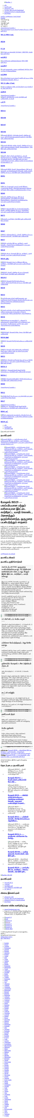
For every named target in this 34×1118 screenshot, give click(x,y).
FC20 (3, 49)
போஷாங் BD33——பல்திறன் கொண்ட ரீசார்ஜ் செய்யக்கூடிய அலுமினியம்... (19, 819)
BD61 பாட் (4, 411)
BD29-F (4, 278)
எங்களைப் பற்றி (9, 8)
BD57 (3, 240)
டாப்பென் (7, 884)
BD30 (3, 288)
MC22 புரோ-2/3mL (8, 83)
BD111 (3, 111)
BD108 (3, 118)
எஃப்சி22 (4, 57)
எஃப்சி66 (4, 75)
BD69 (3, 193)
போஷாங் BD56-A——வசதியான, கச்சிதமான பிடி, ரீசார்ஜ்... (18, 836)
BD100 (3, 152)
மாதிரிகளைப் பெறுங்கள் (8, 554)
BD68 (3, 224)
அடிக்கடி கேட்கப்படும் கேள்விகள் (14, 10)
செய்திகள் (7, 13)
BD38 (3, 329)
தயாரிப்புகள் (8, 7)
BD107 (3, 125)
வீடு (5, 5)
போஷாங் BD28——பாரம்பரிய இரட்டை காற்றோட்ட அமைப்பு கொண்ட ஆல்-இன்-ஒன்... (18, 869)
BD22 (3, 393)
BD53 (3, 356)
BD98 (3, 166)
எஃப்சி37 (4, 66)
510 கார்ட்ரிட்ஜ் (8, 882)
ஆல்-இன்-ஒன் (8, 428)
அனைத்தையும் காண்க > (8, 28)
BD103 (3, 142)
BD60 (3, 384)
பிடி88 (3, 205)
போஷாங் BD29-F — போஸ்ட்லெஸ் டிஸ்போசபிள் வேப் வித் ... (17, 780)
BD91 (3, 183)
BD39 (3, 346)
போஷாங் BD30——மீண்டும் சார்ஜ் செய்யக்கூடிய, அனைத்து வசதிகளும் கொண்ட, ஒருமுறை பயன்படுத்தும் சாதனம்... (18, 799)
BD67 (3, 231)
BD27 (3, 401)
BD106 (3, 132)
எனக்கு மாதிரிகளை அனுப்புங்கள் (11, 16)
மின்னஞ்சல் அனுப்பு (6, 937)
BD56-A (4, 367)
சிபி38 (3, 42)
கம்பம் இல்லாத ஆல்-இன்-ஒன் (13, 887)
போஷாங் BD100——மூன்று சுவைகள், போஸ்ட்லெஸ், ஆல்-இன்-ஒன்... (18, 854)
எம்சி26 (3, 92)
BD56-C (4, 375)
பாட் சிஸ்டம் (7, 889)
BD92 (3, 176)
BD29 (3, 269)
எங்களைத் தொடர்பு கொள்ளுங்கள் (14, 12)
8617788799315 (5, 938)
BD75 (3, 215)
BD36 (3, 317)
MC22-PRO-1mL (7, 35)
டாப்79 (3, 102)
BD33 (3, 295)
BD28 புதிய (5, 259)
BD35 (3, 307)
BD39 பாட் (4, 422)
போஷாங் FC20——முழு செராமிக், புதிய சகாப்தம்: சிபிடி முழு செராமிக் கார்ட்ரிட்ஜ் (15, 755)
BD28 (3, 250)
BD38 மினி (5, 337)
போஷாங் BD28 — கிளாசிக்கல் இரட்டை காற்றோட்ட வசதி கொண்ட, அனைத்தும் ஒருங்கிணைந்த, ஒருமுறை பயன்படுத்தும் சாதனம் (16, 751)
